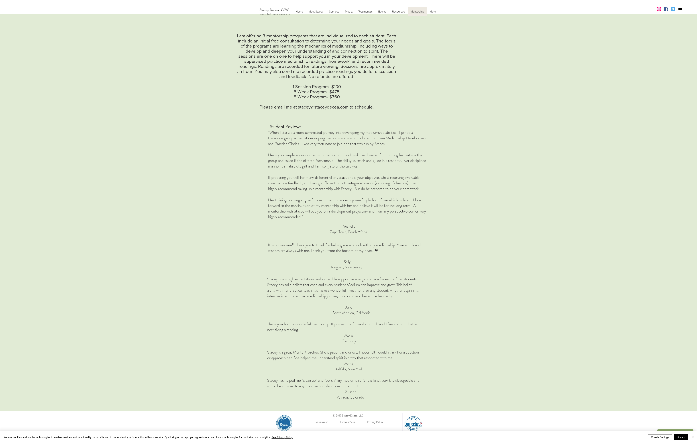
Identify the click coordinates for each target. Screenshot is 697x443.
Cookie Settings (660, 437)
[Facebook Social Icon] (666, 9)
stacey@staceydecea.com (323, 106)
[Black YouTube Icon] (680, 9)
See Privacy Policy (282, 437)
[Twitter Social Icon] (673, 9)
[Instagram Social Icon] (659, 9)
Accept (681, 437)
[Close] (692, 437)
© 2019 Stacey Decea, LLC (348, 415)
